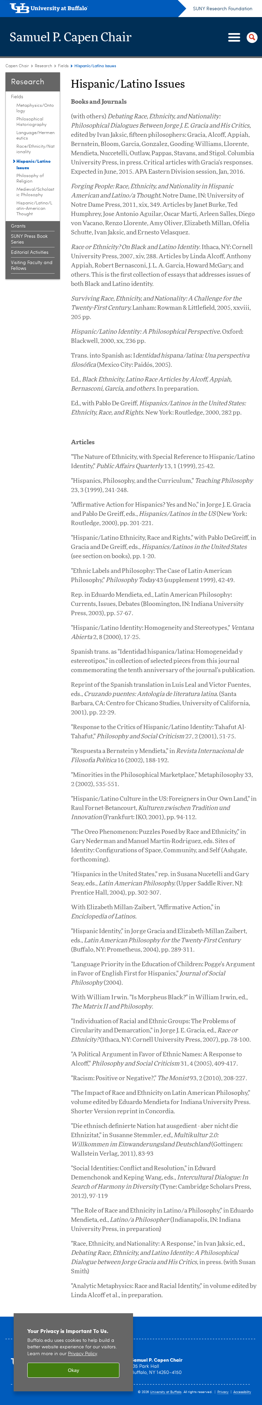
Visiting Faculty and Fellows (32, 265)
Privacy (223, 1392)
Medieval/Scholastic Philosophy (35, 192)
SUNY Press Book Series (29, 239)
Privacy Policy (82, 1354)
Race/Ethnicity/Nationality (35, 149)
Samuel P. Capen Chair (71, 37)
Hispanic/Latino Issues (33, 164)
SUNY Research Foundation (222, 8)
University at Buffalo (165, 1392)
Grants (18, 226)
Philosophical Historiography (31, 122)
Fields (63, 66)
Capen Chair (17, 66)
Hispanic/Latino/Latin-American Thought (34, 208)
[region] (73, 1352)
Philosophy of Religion (30, 179)
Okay (73, 1370)
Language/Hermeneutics (35, 136)
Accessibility (242, 1392)
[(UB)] (98, 9)
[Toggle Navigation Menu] (241, 37)
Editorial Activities (29, 252)
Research (43, 66)
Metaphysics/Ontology (35, 108)
